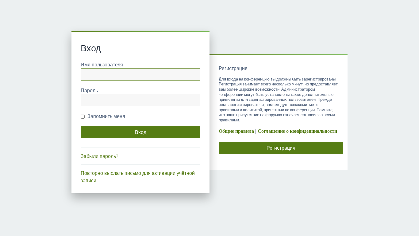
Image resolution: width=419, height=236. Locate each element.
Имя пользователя (102, 64)
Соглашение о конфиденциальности (297, 131)
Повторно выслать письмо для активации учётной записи (138, 176)
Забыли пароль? (99, 156)
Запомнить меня (105, 116)
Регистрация (281, 147)
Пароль (89, 90)
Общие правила (236, 131)
